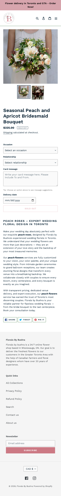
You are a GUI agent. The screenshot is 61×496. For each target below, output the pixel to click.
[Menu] (56, 18)
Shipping (7, 132)
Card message (10, 169)
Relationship (9, 157)
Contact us (12, 414)
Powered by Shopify (43, 486)
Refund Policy (14, 399)
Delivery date (10, 194)
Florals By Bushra (25, 486)
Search (10, 406)
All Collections (14, 383)
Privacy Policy (14, 391)
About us (11, 422)
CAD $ (29, 468)
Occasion (7, 144)
